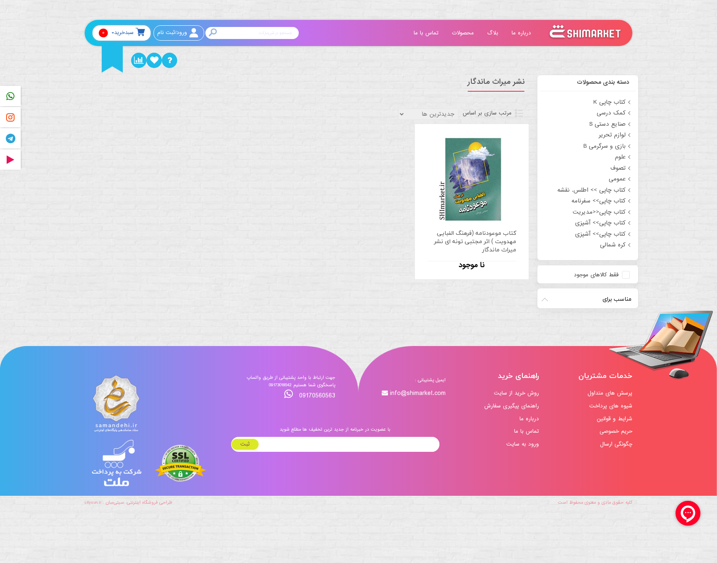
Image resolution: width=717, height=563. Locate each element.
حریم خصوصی (616, 431)
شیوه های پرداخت (610, 406)
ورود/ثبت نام (172, 33)
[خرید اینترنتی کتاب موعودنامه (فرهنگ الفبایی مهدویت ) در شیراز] (471, 178)
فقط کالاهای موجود (596, 275)
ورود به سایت (522, 444)
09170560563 (316, 395)
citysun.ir (93, 502)
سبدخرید (118, 32)
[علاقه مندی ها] (154, 60)
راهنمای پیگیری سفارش (511, 406)
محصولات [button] (464, 33)
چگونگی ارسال (616, 444)
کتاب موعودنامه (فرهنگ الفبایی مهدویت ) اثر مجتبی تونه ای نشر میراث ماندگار (475, 241)
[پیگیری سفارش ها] (138, 60)
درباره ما (522, 33)
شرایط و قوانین (614, 419)
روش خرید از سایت (516, 393)
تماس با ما (427, 33)
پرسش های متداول (610, 393)
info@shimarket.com (418, 393)
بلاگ (493, 33)
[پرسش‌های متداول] (169, 60)
